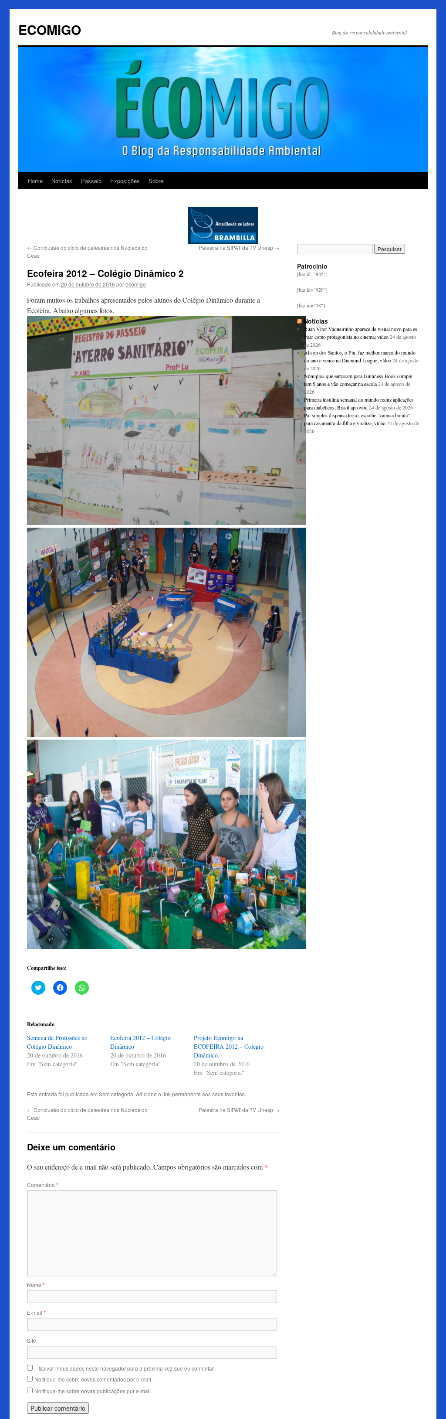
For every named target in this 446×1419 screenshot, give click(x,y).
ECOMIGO (49, 29)
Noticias (316, 321)
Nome (36, 1284)
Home (35, 181)
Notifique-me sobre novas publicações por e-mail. (93, 1391)
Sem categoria (116, 1094)
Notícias (61, 181)
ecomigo (135, 284)
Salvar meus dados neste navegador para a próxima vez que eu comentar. (127, 1368)
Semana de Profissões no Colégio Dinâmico (57, 1042)
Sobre (156, 181)
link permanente (181, 1094)
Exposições (125, 181)
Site (31, 1340)
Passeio (91, 181)
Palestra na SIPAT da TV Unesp (239, 247)
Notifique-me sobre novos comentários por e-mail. (93, 1379)
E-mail (36, 1312)
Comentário (42, 1184)
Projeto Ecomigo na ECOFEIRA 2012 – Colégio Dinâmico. (229, 1046)
